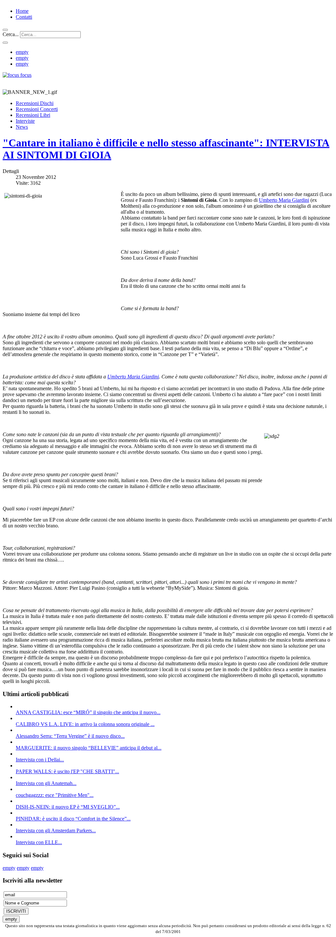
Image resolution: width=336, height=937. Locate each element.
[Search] (5, 30)
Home (22, 11)
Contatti (24, 17)
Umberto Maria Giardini (284, 200)
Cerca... (11, 34)
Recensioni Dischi (34, 103)
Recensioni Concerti (37, 109)
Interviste (25, 121)
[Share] (5, 43)
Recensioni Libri (33, 115)
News (22, 127)
